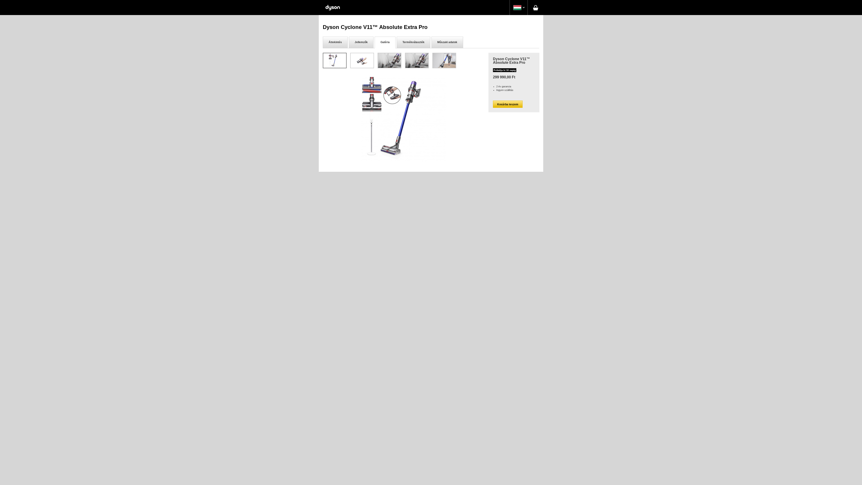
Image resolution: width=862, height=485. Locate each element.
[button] (519, 7)
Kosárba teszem (507, 104)
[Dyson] (332, 7)
